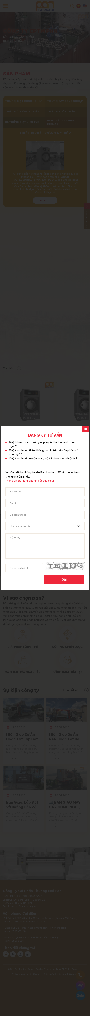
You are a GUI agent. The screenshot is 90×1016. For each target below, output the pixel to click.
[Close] (85, 429)
